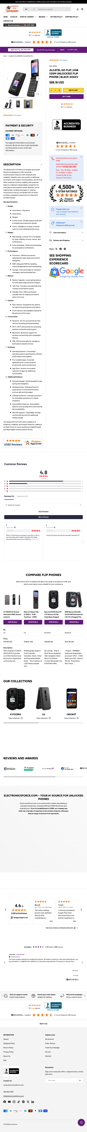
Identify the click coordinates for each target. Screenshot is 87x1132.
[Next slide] (83, 541)
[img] (19, 910)
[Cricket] (71, 699)
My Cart (48, 1052)
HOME (5, 17)
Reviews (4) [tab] (9, 496)
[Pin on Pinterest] (65, 249)
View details (12, 622)
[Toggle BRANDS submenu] (47, 16)
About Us (6, 1056)
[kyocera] (16, 699)
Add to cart (73, 90)
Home (5, 56)
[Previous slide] (4, 541)
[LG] (43, 699)
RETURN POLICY (56, 17)
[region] (43, 962)
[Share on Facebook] (60, 249)
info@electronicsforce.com (13, 1096)
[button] (82, 9)
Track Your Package (52, 1048)
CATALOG (13, 17)
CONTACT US (8, 21)
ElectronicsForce (12, 1124)
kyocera (15, 714)
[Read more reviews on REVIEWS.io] (72, 980)
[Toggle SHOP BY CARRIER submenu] (35, 16)
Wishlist (48, 1056)
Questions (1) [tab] (22, 496)
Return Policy (8, 1048)
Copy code (73, 50)
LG (43, 714)
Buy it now (66, 96)
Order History (50, 1043)
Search (6, 1039)
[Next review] (81, 909)
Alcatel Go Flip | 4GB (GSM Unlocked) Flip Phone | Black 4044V (21, 56)
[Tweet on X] (56, 249)
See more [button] (74, 539)
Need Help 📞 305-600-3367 (21, 50)
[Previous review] (5, 909)
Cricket (71, 714)
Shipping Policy (9, 1043)
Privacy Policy (8, 1052)
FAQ (4, 1060)
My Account (49, 1039)
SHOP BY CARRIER (27, 17)
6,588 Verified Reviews (19, 913)
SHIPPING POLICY (71, 17)
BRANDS (42, 17)
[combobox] (47, 9)
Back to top (43, 1024)
